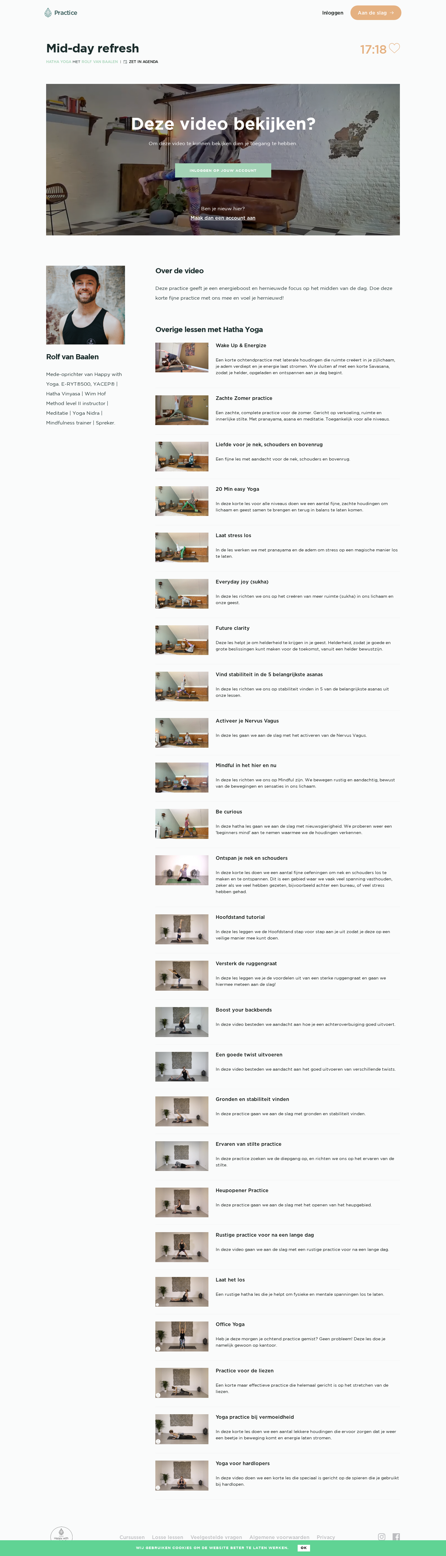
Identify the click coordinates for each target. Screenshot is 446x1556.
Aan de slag (372, 12)
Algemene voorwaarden (279, 1537)
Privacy (326, 1537)
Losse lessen (167, 1537)
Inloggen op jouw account (223, 170)
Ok (304, 1548)
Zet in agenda (143, 62)
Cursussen (132, 1537)
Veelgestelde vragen (216, 1537)
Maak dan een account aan (223, 218)
